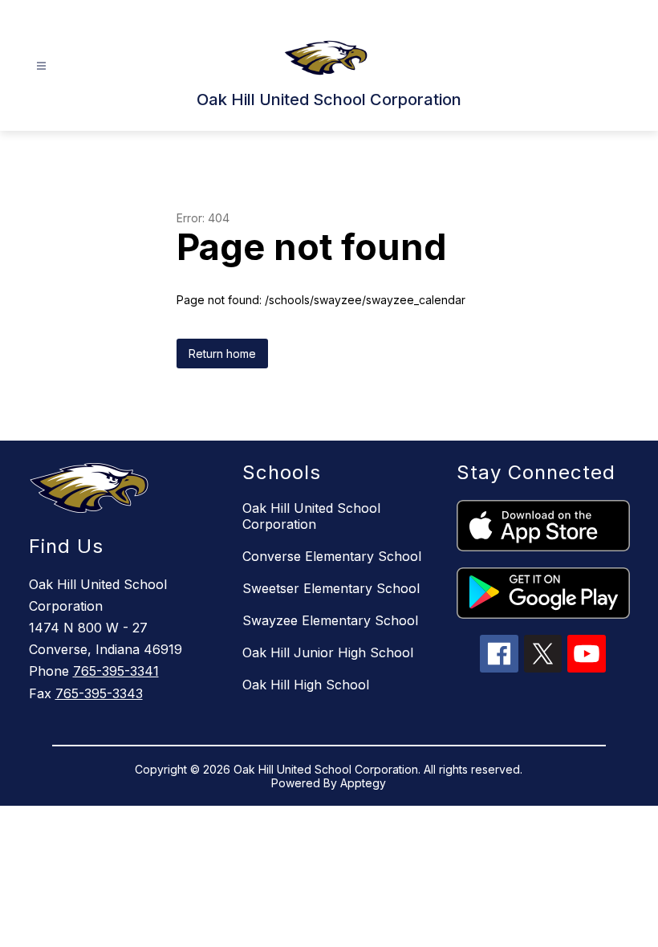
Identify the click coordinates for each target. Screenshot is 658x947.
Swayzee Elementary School (330, 620)
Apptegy (363, 783)
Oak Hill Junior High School (327, 652)
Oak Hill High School (305, 685)
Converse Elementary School (331, 556)
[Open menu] (41, 66)
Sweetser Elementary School (331, 588)
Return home (222, 353)
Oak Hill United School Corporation (311, 516)
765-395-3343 (99, 693)
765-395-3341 (116, 671)
